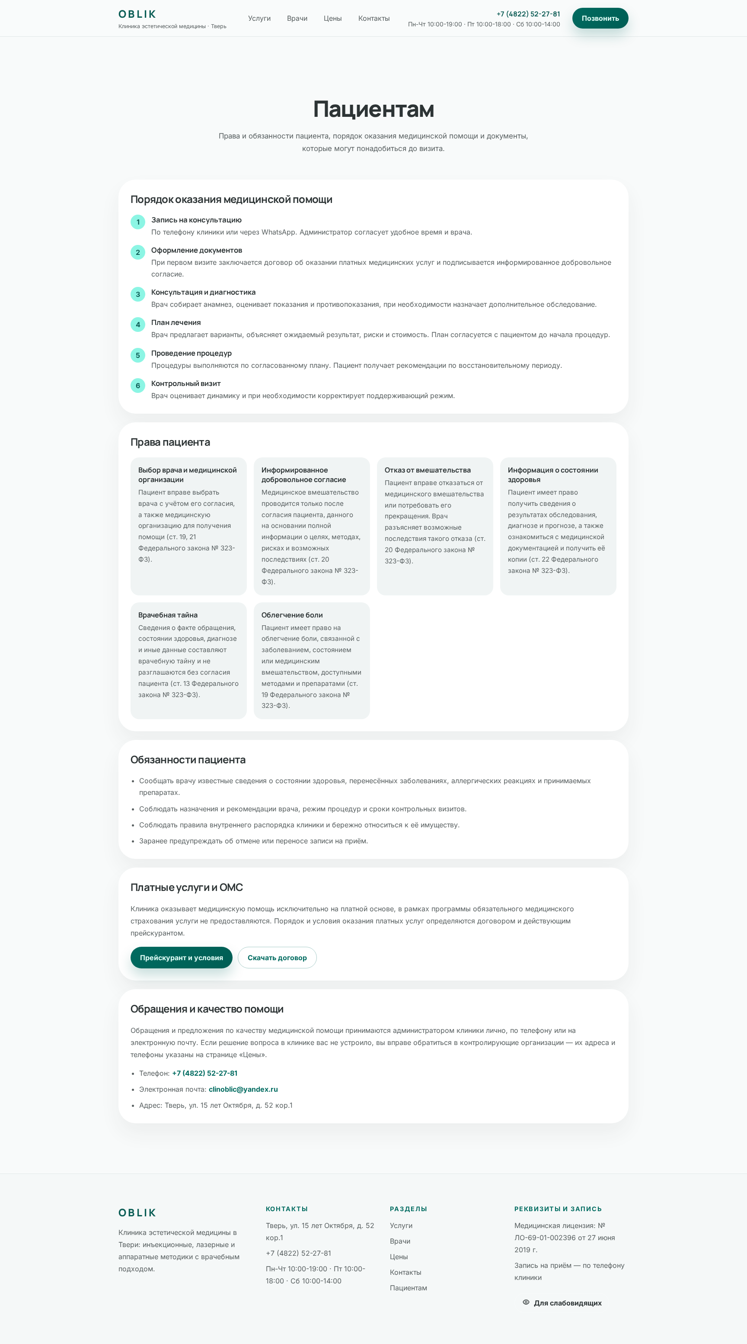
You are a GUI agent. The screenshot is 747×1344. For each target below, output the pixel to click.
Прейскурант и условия (181, 957)
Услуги (259, 18)
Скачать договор (277, 957)
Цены (333, 18)
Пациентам (408, 1287)
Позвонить (600, 18)
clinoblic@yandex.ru (243, 1089)
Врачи (297, 18)
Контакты (374, 18)
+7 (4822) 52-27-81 (528, 14)
